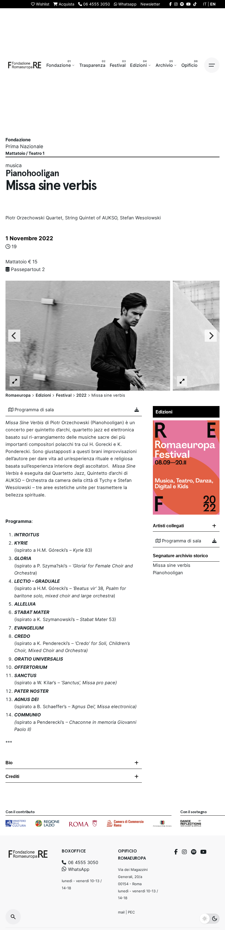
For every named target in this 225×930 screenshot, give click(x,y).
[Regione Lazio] (47, 823)
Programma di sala (34, 409)
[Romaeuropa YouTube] (188, 4)
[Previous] (14, 336)
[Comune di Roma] (83, 823)
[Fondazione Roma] (162, 823)
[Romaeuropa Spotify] (182, 4)
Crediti (12, 776)
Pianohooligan (168, 572)
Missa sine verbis (171, 565)
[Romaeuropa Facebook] (170, 4)
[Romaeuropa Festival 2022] (186, 424)
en (212, 4)
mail (121, 912)
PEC (131, 912)
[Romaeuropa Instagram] (176, 4)
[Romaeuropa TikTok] (194, 4)
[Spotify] (193, 852)
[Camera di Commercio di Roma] (125, 823)
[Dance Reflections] (190, 823)
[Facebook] (176, 852)
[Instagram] (184, 852)
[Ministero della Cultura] (15, 823)
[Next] (211, 336)
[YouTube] (203, 852)
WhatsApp (78, 869)
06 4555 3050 (82, 862)
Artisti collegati (168, 525)
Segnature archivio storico (180, 555)
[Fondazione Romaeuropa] (24, 65)
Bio (9, 762)
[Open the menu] (212, 65)
